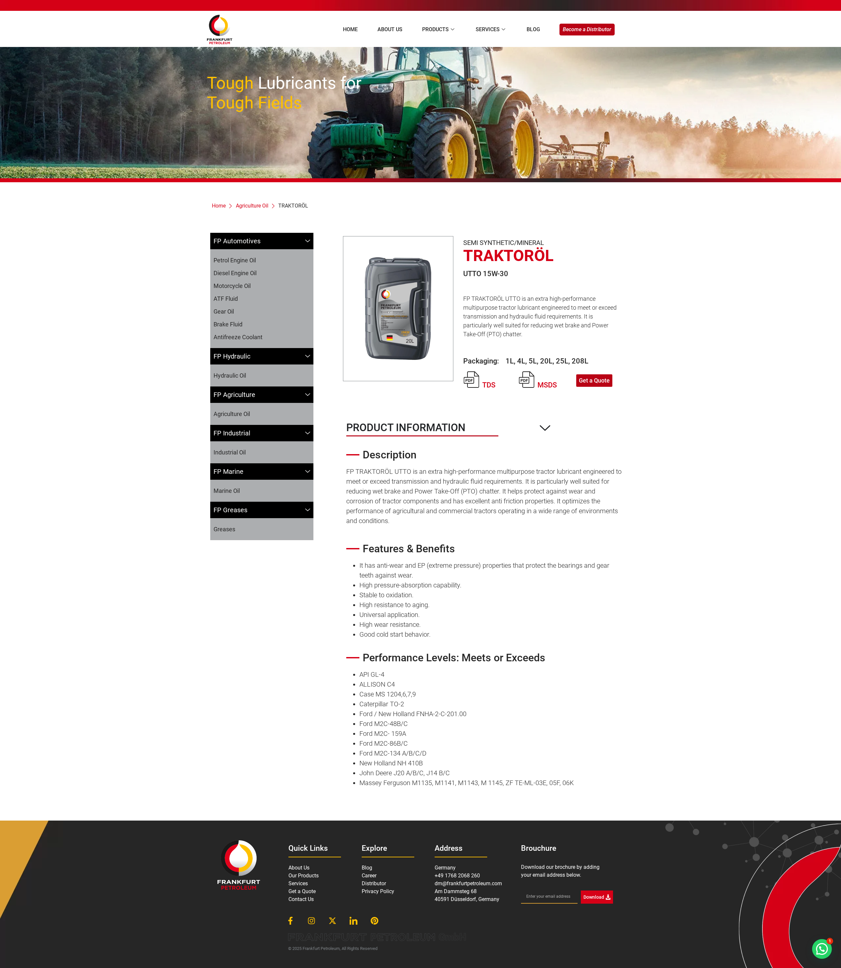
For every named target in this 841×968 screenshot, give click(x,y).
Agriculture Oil (252, 206)
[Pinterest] (374, 921)
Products (435, 29)
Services (488, 29)
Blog (533, 29)
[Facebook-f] (290, 921)
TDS (488, 385)
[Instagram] (311, 921)
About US (389, 29)
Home (350, 29)
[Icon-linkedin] (353, 921)
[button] (822, 949)
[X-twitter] (332, 921)
